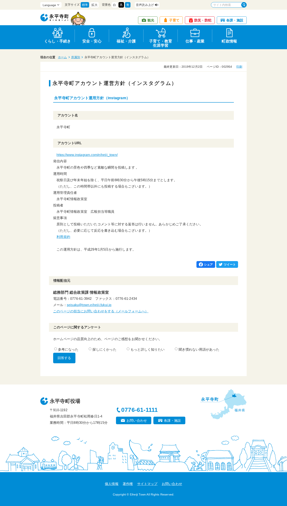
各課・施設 (234, 20)
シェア (208, 264)
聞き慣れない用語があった (199, 349)
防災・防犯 (202, 20)
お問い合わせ (136, 420)
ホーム (62, 57)
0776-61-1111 (139, 410)
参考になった (68, 349)
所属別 (75, 57)
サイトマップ (147, 484)
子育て (174, 20)
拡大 (94, 5)
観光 (150, 20)
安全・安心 (91, 41)
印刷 (239, 66)
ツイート (230, 264)
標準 (85, 5)
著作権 (128, 484)
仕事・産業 (195, 41)
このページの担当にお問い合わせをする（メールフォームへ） (101, 311)
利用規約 (63, 237)
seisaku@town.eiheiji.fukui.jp (89, 305)
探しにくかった (104, 349)
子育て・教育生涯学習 (160, 42)
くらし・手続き (57, 41)
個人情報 (111, 484)
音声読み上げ (145, 5)
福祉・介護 (126, 41)
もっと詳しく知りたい (147, 349)
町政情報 (229, 41)
